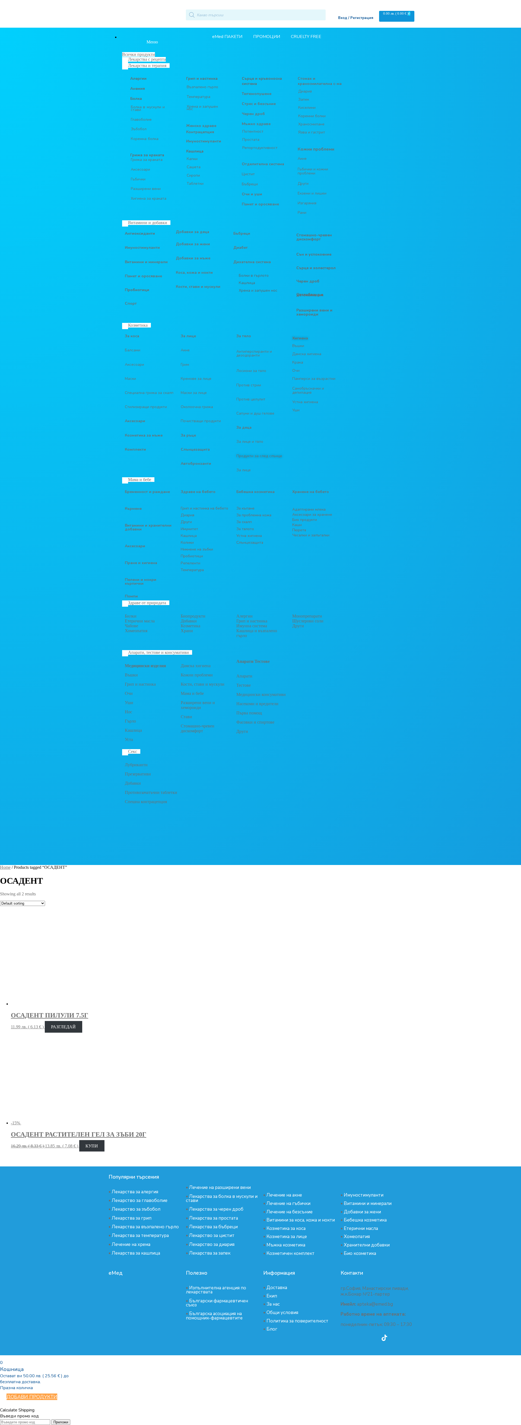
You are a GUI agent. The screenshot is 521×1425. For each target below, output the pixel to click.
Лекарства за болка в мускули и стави (222, 1198)
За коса (132, 336)
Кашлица (195, 151)
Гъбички (138, 179)
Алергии (138, 78)
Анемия (137, 88)
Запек (303, 99)
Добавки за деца (192, 231)
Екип (271, 1296)
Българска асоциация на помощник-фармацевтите (214, 1316)
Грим (185, 364)
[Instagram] (369, 1337)
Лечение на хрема (131, 1244)
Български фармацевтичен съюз (217, 1303)
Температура (198, 96)
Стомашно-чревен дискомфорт (197, 728)
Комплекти (135, 449)
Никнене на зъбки (197, 549)
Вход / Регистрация (355, 17)
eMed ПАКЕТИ (227, 37)
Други (303, 183)
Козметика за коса (286, 1228)
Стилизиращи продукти (146, 406)
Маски (130, 378)
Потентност (252, 131)
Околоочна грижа (197, 406)
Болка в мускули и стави (148, 108)
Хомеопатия (136, 630)
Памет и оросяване (143, 276)
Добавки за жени (193, 244)
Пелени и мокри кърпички (140, 581)
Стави (186, 716)
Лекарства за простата (213, 1218)
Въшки (298, 345)
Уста (129, 739)
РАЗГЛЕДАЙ (63, 1027)
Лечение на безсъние (289, 1212)
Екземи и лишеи (312, 193)
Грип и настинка (202, 78)
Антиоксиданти (140, 233)
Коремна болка (144, 138)
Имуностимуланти (203, 141)
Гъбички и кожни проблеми (313, 171)
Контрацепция (200, 132)
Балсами (132, 350)
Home (5, 867)
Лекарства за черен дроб (216, 1209)
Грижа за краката (147, 159)
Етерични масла (140, 621)
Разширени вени (146, 188)
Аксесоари (140, 169)
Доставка (276, 1287)
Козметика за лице (286, 1236)
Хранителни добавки (367, 1245)
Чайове (131, 626)
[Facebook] (354, 1337)
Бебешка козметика (365, 1220)
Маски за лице (194, 392)
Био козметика (360, 1253)
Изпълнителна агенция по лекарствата (216, 1290)
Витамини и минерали (146, 262)
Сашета (194, 167)
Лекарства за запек (209, 1253)
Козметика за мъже (144, 435)
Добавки (189, 621)
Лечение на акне (284, 1195)
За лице (188, 336)
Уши (296, 410)
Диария (305, 91)
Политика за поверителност (297, 1321)
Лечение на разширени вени (220, 1187)
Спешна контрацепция (146, 801)
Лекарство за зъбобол (136, 1209)
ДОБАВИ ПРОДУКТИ (32, 1397)
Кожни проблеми (197, 675)
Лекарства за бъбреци (213, 1227)
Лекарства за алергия (135, 1192)
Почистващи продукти (201, 421)
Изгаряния (307, 203)
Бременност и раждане (147, 491)
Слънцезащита (195, 449)
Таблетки (195, 183)
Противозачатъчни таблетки (151, 792)
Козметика (190, 626)
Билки (130, 616)
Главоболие (141, 119)
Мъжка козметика (285, 1245)
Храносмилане (311, 124)
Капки (192, 158)
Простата (250, 139)
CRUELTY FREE (306, 37)
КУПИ (91, 1146)
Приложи (60, 1422)
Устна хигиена (305, 402)
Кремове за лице (196, 378)
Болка (136, 98)
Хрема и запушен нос (202, 108)
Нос (128, 712)
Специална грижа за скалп (149, 392)
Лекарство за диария (211, 1244)
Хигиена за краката (148, 198)
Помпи (131, 596)
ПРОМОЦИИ (266, 37)
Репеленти (190, 563)
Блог (271, 1329)
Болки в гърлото (254, 275)
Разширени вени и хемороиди (198, 705)
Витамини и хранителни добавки (148, 527)
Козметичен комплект (290, 1253)
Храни (187, 630)
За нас (273, 1304)
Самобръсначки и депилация (308, 390)
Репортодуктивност (260, 147)
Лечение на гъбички (288, 1203)
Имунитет (189, 529)
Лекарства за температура (140, 1235)
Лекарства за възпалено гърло (145, 1227)
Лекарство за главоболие (139, 1200)
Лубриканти (136, 764)
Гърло (130, 721)
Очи (296, 370)
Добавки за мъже (193, 258)
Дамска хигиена (306, 354)
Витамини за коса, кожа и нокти (300, 1220)
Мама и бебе (192, 693)
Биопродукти (193, 616)
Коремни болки (312, 116)
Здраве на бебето (198, 491)
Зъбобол (139, 129)
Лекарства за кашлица (136, 1253)
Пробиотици (137, 289)
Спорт (131, 303)
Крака (297, 362)
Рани (302, 212)
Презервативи (138, 774)
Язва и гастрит (311, 132)
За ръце (188, 435)
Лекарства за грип (131, 1218)
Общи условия (282, 1312)
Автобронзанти (196, 463)
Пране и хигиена (141, 562)
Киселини (307, 107)
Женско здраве (201, 125)
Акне (302, 158)
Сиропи (193, 175)
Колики (187, 542)
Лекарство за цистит (211, 1235)
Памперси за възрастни (313, 378)
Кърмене (133, 508)
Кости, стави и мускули (198, 286)
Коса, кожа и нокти (194, 272)
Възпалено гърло (202, 87)
